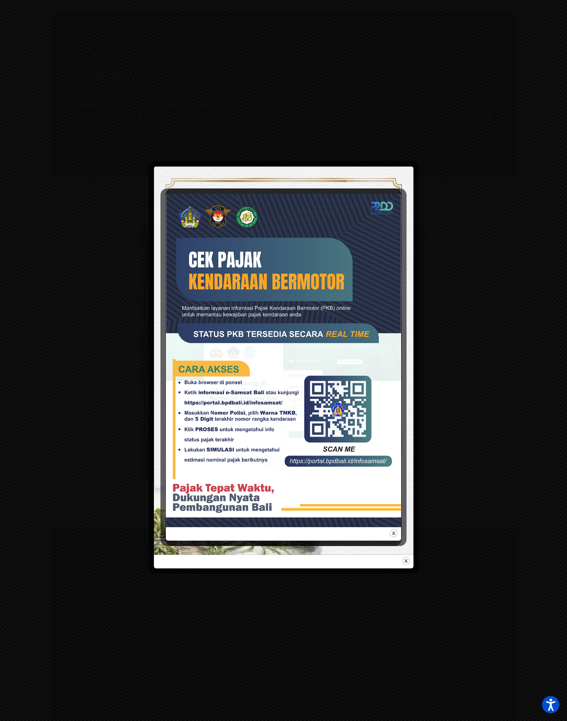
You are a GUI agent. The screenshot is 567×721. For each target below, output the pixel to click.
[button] (550, 704)
